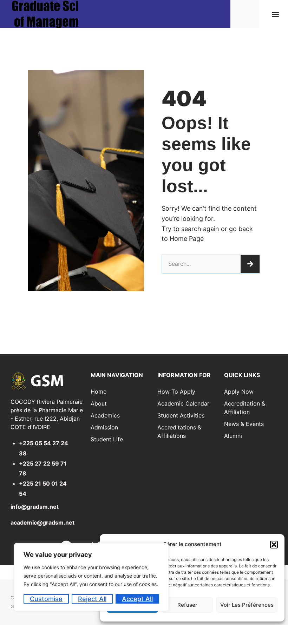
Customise (46, 599)
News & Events (244, 423)
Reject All (92, 599)
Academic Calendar (183, 403)
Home (98, 391)
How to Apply (176, 391)
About (99, 403)
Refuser (187, 604)
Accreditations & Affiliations (179, 431)
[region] (91, 577)
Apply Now (239, 391)
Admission (104, 427)
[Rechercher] (250, 264)
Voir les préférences (247, 604)
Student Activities (180, 415)
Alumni (233, 435)
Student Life (107, 439)
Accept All (137, 599)
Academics (105, 415)
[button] (273, 544)
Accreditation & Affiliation (244, 407)
